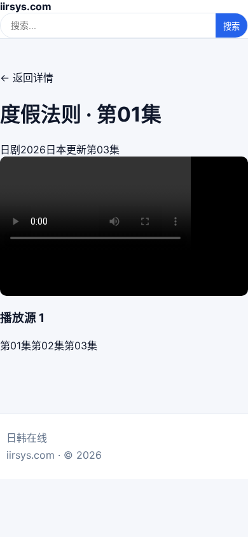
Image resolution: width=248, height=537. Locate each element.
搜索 (231, 26)
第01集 (15, 345)
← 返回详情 (26, 77)
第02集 (47, 345)
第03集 (80, 345)
